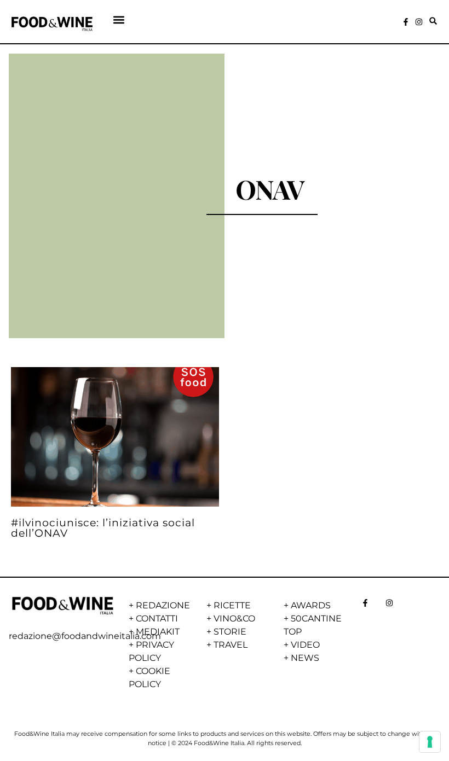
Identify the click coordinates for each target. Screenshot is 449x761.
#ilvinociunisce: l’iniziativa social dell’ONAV (103, 527)
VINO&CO (234, 618)
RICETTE (232, 605)
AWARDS (311, 605)
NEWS (305, 658)
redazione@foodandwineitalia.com (85, 636)
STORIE (230, 631)
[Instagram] (419, 22)
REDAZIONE (163, 605)
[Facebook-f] (406, 22)
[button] (119, 19)
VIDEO (305, 645)
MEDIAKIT (158, 631)
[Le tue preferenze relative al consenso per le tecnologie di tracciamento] (429, 741)
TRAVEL (230, 645)
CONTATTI (157, 618)
